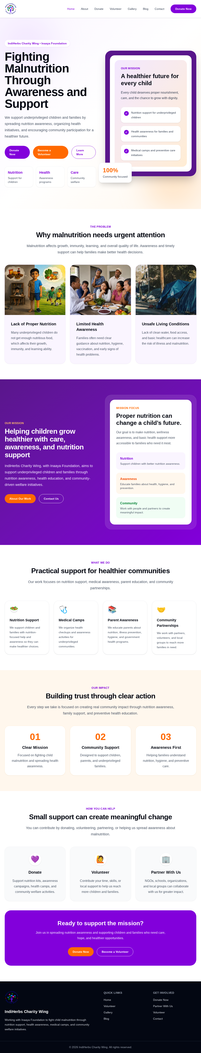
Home (71, 8)
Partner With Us (163, 1006)
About (84, 8)
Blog (145, 8)
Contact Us (51, 498)
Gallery (132, 8)
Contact (159, 8)
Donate (98, 8)
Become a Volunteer (44, 152)
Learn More (80, 152)
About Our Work (20, 498)
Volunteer (116, 8)
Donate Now (183, 8)
